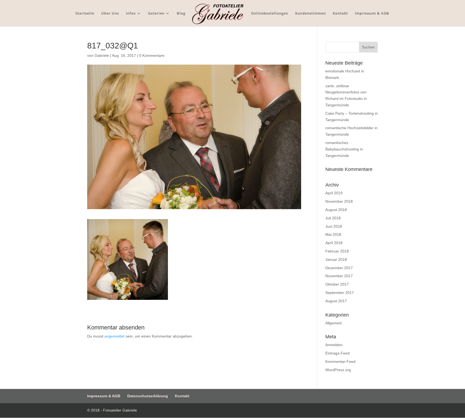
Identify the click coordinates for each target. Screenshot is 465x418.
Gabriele (101, 55)
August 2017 (336, 301)
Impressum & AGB (372, 13)
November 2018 (339, 201)
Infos (131, 13)
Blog (181, 13)
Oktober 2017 (337, 284)
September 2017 (339, 292)
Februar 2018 (337, 251)
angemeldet (114, 336)
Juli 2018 (333, 218)
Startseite (84, 13)
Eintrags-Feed (337, 353)
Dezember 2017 (339, 268)
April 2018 (334, 243)
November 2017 (339, 276)
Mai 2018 (333, 234)
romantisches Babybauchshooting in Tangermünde (344, 149)
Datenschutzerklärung (147, 396)
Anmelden (334, 345)
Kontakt (340, 13)
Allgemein (333, 323)
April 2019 (334, 193)
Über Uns (110, 13)
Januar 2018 (336, 259)
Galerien (156, 13)
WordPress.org (338, 370)
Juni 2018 (333, 226)
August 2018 (336, 210)
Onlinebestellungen (269, 13)
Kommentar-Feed (340, 361)
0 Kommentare (151, 55)
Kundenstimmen (310, 13)
